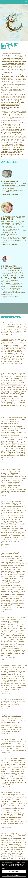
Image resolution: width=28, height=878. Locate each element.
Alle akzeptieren (14, 871)
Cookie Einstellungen (14, 875)
